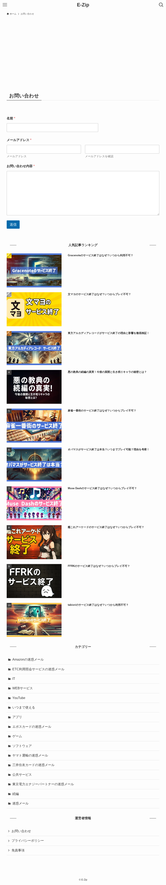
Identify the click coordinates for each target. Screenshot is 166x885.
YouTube (18, 698)
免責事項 (18, 850)
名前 (11, 118)
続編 (15, 794)
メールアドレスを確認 (99, 156)
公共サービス (22, 774)
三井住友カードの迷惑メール (33, 765)
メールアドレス (17, 156)
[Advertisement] (83, 47)
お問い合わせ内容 (21, 166)
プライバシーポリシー (28, 840)
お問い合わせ (21, 831)
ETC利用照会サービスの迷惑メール (38, 669)
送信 (13, 224)
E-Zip (83, 4)
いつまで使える (23, 707)
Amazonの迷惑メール (28, 659)
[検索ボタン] (161, 5)
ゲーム (17, 736)
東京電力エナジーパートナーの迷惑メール (43, 784)
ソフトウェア (22, 746)
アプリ (17, 717)
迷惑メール (20, 803)
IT (13, 678)
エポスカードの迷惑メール (31, 726)
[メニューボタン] (5, 5)
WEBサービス (22, 688)
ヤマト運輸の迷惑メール (30, 755)
